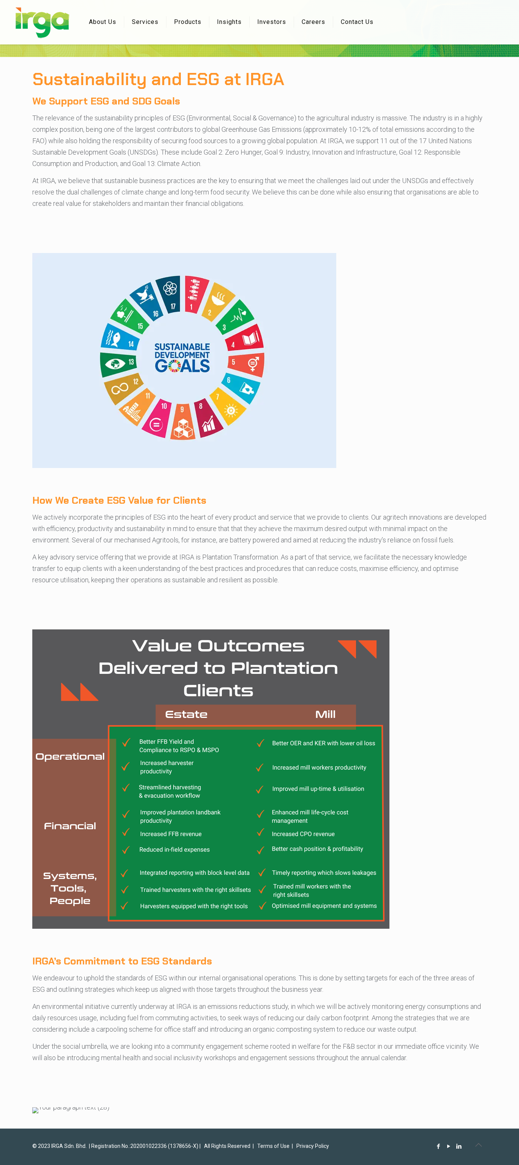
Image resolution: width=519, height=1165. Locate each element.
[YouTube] (449, 1146)
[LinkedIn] (459, 1146)
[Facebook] (439, 1146)
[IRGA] (41, 22)
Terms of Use (273, 1146)
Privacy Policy (312, 1146)
